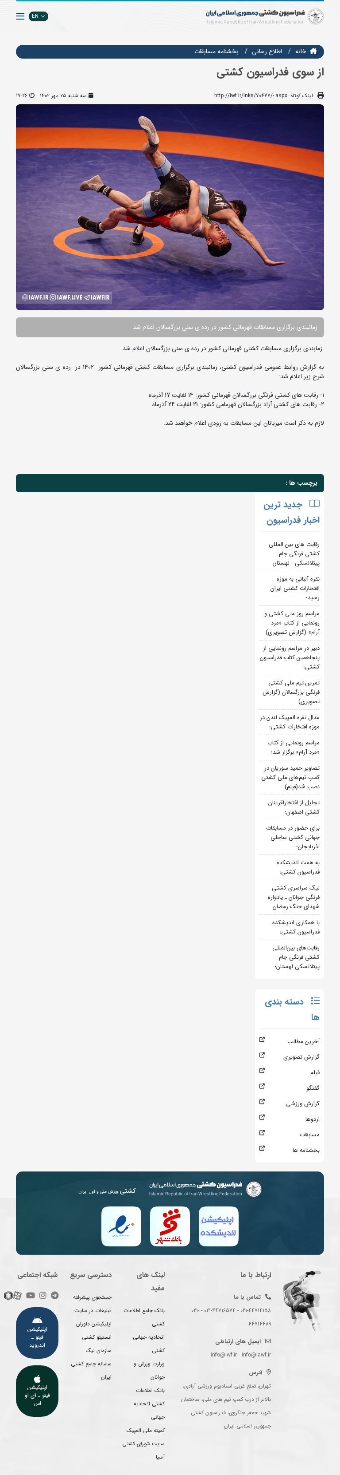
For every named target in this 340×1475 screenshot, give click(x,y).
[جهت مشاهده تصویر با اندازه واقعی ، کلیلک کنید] (170, 207)
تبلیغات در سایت (93, 1310)
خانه (300, 51)
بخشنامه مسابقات (216, 51)
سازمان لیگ (99, 1350)
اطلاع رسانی (267, 51)
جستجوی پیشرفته (92, 1297)
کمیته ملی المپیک (146, 1430)
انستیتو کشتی (97, 1337)
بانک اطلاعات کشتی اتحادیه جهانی (149, 1403)
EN (35, 16)
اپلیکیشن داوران (94, 1324)
